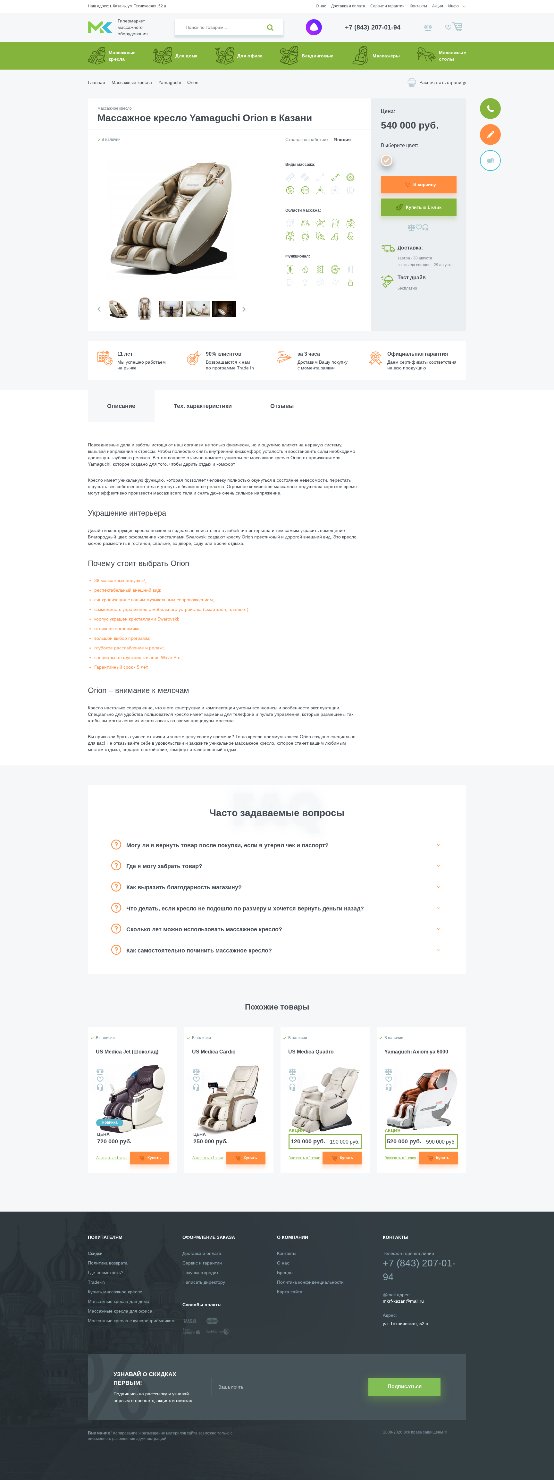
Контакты (418, 6)
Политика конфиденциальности (310, 1282)
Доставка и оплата (348, 6)
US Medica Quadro (311, 1051)
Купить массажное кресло (115, 1291)
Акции (437, 6)
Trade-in (96, 1282)
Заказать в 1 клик (111, 1158)
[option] (117, 314)
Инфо (453, 6)
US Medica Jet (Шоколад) (127, 1051)
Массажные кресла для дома (118, 1301)
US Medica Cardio (214, 1051)
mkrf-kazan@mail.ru (403, 1301)
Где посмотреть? (105, 1272)
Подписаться (405, 1386)
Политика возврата (108, 1262)
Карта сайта (289, 1291)
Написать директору (203, 1282)
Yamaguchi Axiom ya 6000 (416, 1051)
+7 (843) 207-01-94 (372, 27)
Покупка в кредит (200, 1272)
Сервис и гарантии (387, 6)
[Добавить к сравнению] (411, 228)
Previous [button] (99, 309)
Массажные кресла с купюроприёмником (131, 1320)
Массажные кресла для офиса (120, 1311)
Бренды (285, 1272)
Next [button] (244, 309)
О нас (321, 6)
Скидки (95, 1253)
